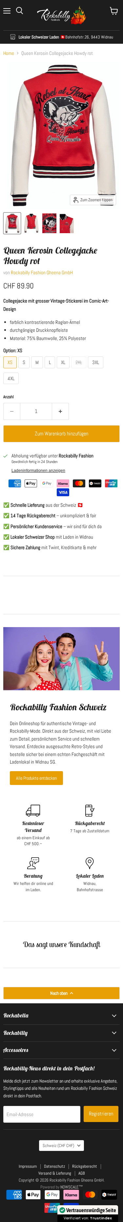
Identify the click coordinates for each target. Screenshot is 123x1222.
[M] (38, 370)
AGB (81, 1173)
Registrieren (101, 1113)
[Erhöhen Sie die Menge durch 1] (60, 411)
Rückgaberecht (84, 1166)
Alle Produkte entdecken (36, 778)
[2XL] (79, 370)
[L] (51, 370)
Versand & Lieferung (54, 1173)
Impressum (28, 1166)
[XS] (10, 370)
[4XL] (11, 385)
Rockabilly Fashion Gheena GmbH (42, 272)
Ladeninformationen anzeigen (38, 470)
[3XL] (96, 370)
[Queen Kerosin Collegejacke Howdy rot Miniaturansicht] (12, 223)
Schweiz (58, 1145)
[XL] (64, 370)
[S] (24, 370)
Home (8, 53)
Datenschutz (54, 1166)
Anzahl (8, 396)
